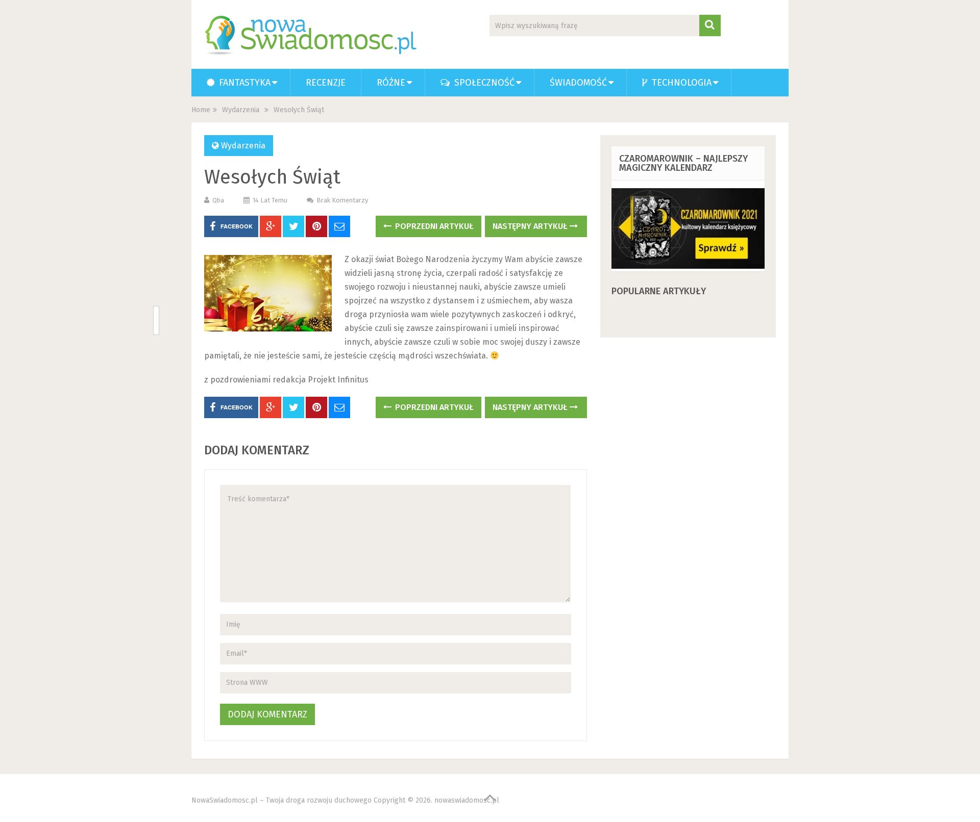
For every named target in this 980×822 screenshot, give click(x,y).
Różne (391, 82)
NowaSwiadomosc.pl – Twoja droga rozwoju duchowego (281, 800)
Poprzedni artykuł (433, 226)
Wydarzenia (240, 110)
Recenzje (326, 82)
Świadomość (578, 82)
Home (200, 110)
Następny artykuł (531, 226)
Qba (218, 200)
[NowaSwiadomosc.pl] (312, 35)
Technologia (680, 82)
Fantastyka (243, 82)
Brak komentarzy (342, 200)
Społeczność (483, 82)
